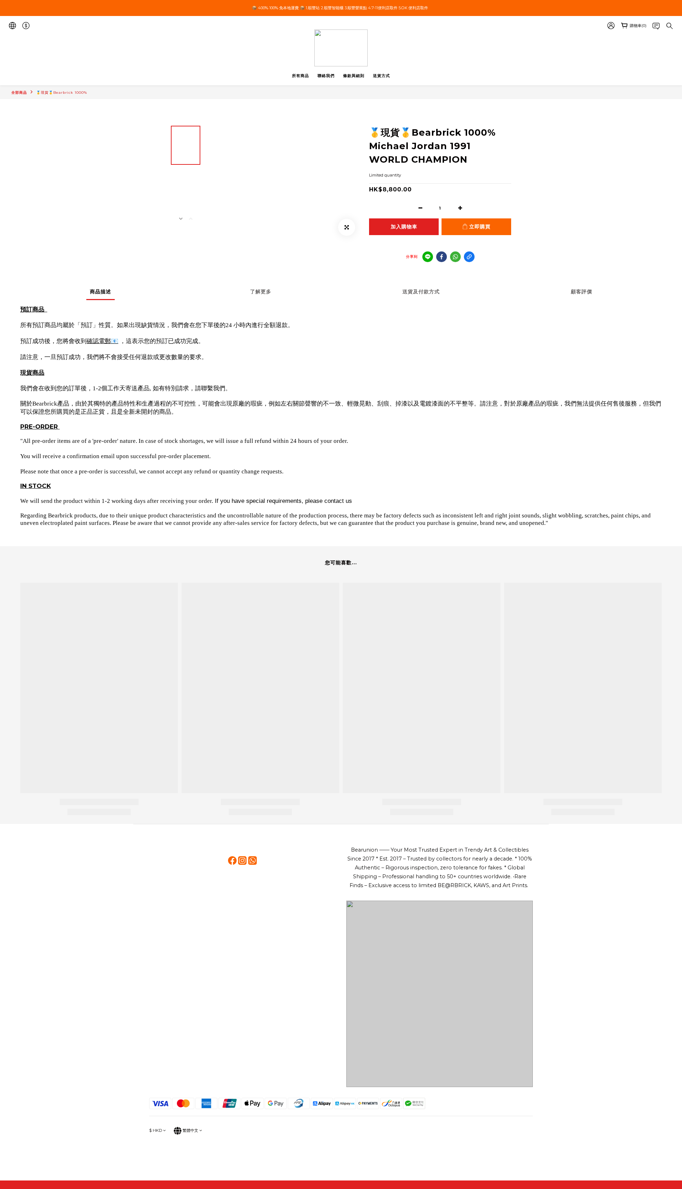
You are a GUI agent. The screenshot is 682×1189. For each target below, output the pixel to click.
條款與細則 (353, 75)
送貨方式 (381, 75)
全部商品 (19, 92)
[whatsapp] (455, 256)
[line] (427, 256)
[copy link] (469, 256)
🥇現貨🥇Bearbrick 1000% (61, 92)
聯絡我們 (326, 75)
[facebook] (441, 256)
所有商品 (300, 75)
